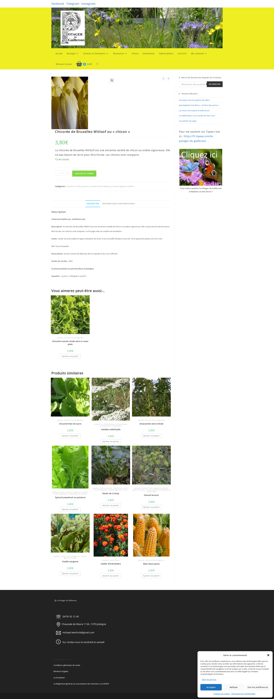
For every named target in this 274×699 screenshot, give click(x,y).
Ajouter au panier (84, 173)
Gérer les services (209, 679)
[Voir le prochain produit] (168, 79)
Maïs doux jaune (151, 563)
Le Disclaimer (59, 677)
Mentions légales (61, 671)
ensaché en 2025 (73, 186)
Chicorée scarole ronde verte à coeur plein (70, 343)
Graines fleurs (114, 560)
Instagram (88, 4)
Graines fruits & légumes (100, 186)
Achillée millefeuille (110, 429)
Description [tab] (93, 203)
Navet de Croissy (110, 493)
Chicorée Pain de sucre (70, 423)
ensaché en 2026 (101, 424)
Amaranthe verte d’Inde (151, 423)
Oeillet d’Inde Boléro (111, 563)
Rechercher (214, 84)
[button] (268, 655)
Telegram (72, 4)
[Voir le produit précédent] (163, 79)
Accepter (211, 687)
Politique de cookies (221, 694)
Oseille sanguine (70, 561)
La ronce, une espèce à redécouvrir (194, 110)
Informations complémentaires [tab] (118, 203)
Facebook (57, 4)
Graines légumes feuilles (123, 186)
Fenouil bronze (151, 495)
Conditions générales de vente (67, 665)
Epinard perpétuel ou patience (70, 497)
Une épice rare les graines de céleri (194, 100)
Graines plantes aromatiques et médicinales (113, 425)
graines (85, 186)
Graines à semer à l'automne (70, 492)
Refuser (234, 687)
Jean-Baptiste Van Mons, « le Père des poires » (199, 105)
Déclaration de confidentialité (243, 694)
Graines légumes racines (117, 490)
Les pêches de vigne (188, 121)
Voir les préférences (257, 687)
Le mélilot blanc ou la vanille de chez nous (197, 115)
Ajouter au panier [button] (70, 356)
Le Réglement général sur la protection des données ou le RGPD (81, 683)
